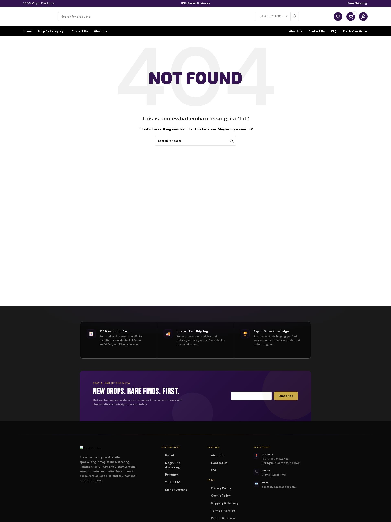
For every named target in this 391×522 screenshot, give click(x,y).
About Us (217, 455)
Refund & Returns (223, 518)
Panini (171, 455)
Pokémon (173, 474)
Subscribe (286, 396)
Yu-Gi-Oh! (173, 482)
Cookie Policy (221, 495)
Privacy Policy (221, 488)
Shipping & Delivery (225, 503)
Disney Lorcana (177, 489)
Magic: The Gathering (181, 465)
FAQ (213, 470)
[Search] (295, 16)
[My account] (363, 16)
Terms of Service (223, 510)
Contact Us (219, 463)
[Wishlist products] (338, 16)
